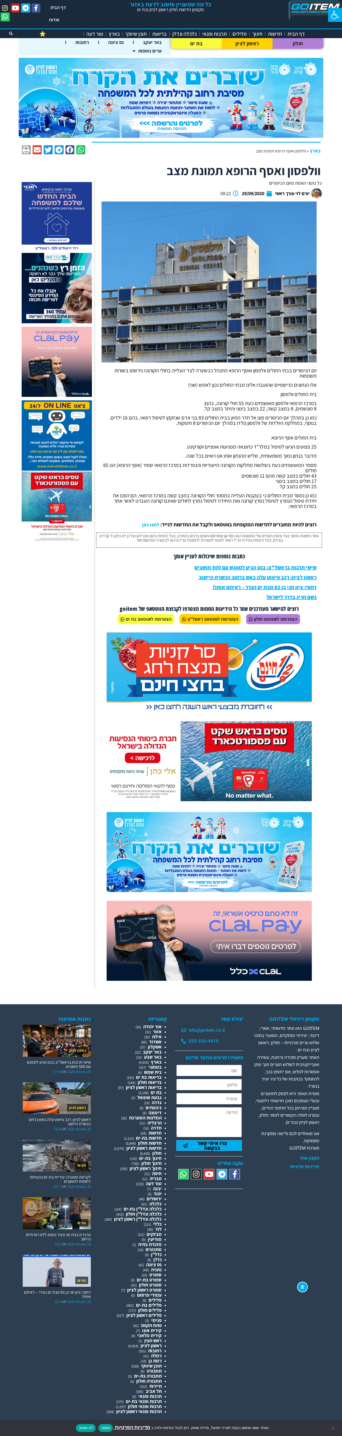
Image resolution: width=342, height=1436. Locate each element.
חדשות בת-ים (149, 1138)
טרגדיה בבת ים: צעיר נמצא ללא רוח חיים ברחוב (58, 1237)
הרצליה (154, 1123)
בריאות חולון (150, 1082)
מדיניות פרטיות (304, 1166)
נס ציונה (116, 42)
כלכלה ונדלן (184, 33)
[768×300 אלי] (209, 799)
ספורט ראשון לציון (144, 1290)
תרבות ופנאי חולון (145, 1406)
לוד (158, 1229)
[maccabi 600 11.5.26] (57, 250)
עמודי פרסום (149, 1295)
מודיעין (155, 1239)
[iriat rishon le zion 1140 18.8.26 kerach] (171, 136)
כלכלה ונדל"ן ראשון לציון (138, 1219)
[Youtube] (15, 8)
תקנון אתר (309, 1158)
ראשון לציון (247, 43)
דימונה (155, 1113)
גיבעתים (154, 1107)
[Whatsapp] (5, 17)
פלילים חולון (150, 1310)
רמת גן (155, 1361)
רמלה (156, 1356)
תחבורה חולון (149, 1381)
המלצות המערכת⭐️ (60, 33)
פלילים (239, 33)
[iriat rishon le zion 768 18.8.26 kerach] (209, 890)
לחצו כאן (150, 525)
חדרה (156, 1128)
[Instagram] (5, 8)
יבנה (157, 1188)
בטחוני (155, 1067)
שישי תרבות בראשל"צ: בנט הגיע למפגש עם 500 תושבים (256, 567)
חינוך (257, 33)
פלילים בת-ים (149, 1305)
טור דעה (94, 33)
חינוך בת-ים (150, 1158)
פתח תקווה (151, 1325)
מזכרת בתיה (150, 1244)
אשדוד (155, 1042)
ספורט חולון (150, 1285)
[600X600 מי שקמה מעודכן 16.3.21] (57, 469)
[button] (335, 15)
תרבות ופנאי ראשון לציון (139, 1411)
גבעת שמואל (149, 1097)
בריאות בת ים (149, 1077)
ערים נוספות (150, 51)
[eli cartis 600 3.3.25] (57, 395)
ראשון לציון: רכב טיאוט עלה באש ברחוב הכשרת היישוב (258, 577)
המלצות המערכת (145, 1118)
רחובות (82, 42)
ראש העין (153, 1340)
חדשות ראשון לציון (144, 1148)
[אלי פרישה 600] (57, 321)
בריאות (159, 33)
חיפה (157, 1173)
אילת (157, 1037)
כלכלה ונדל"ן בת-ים (143, 1209)
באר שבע (153, 1057)
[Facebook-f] (36, 8)
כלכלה (155, 1204)
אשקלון (155, 1047)
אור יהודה (152, 1026)
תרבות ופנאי (214, 33)
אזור (157, 1031)
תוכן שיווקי (136, 33)
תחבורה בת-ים (148, 1376)
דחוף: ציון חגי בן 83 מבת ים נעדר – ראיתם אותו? (264, 587)
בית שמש (153, 1072)
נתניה (156, 1269)
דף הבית (58, 7)
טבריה (156, 1178)
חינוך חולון (151, 1163)
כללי (157, 1224)
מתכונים (154, 1249)
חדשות (275, 33)
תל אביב (154, 1391)
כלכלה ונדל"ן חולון (144, 1214)
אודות (54, 20)
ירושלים (154, 1199)
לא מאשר (86, 1428)
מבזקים (154, 1234)
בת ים (196, 43)
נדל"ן (156, 1254)
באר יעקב (152, 42)
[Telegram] (25, 8)
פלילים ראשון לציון (144, 1315)
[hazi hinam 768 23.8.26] (209, 711)
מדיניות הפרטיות (132, 1427)
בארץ (114, 33)
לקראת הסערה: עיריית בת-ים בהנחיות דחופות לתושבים (60, 1179)
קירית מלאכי (149, 1335)
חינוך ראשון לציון (146, 1168)
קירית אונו (152, 1330)
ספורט (155, 1275)
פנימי (156, 1320)
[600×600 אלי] (57, 540)
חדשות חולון (150, 1143)
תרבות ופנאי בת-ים (144, 1401)
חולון (298, 43)
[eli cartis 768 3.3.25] (209, 979)
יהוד (158, 1194)
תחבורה (154, 1371)
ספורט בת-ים (149, 1280)
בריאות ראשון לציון (144, 1087)
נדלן (157, 1259)
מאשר (105, 1428)
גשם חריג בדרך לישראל (291, 597)
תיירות (155, 1386)
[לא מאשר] (333, 1427)
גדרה (157, 1102)
